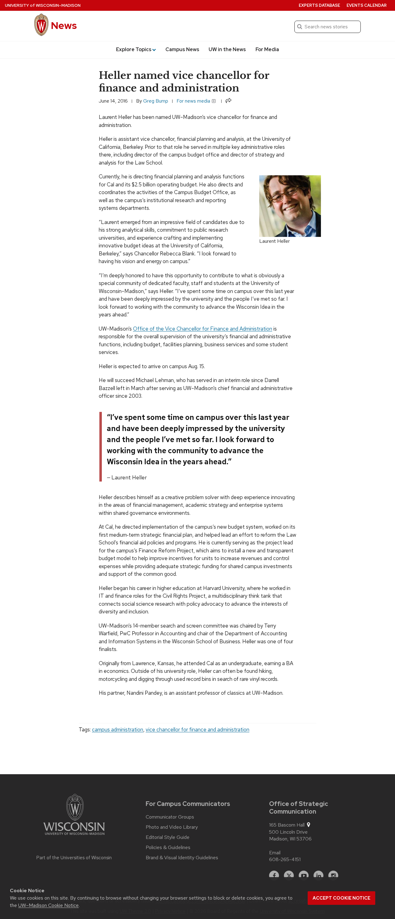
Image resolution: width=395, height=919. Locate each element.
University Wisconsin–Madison (43, 5)
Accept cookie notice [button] (341, 898)
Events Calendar (367, 5)
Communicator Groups (170, 817)
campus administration (117, 729)
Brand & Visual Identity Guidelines (182, 858)
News (64, 25)
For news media (194, 101)
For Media (267, 49)
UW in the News (227, 49)
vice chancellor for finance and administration (197, 729)
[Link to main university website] (74, 815)
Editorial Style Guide (167, 837)
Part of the (74, 858)
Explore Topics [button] (134, 49)
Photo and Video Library (172, 827)
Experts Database (319, 5)
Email (275, 852)
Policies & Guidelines (168, 847)
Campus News (182, 49)
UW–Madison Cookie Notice (48, 905)
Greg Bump (155, 101)
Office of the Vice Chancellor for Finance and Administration (202, 328)
